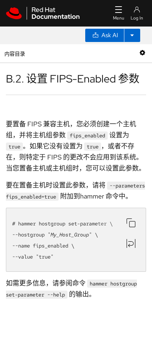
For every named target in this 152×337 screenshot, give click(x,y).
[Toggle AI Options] (132, 35)
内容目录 (14, 53)
